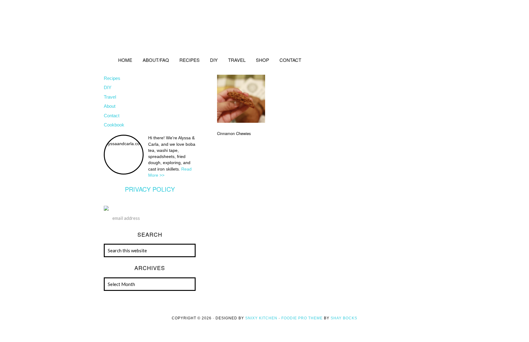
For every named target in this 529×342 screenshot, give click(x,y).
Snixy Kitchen (261, 318)
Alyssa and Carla (264, 26)
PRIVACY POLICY (150, 189)
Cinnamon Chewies (234, 133)
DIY (107, 87)
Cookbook (114, 124)
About (109, 106)
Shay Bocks (344, 318)
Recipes (112, 78)
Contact (111, 115)
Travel (110, 97)
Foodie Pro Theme (302, 318)
